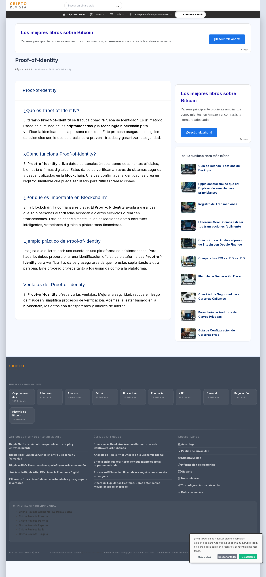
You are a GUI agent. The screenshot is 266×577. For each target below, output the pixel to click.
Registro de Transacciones (217, 204)
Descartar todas (227, 556)
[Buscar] (117, 5)
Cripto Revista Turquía (33, 534)
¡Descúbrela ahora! (227, 39)
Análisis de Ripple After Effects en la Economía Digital (44, 472)
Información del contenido (198, 464)
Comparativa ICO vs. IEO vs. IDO (221, 258)
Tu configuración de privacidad (201, 485)
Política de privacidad (195, 451)
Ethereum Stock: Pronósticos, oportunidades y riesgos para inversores (48, 481)
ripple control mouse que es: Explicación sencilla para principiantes (218, 188)
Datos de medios (192, 492)
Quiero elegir (205, 557)
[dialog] (226, 548)
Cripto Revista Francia (33, 516)
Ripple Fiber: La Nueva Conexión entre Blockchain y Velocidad (42, 456)
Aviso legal (188, 444)
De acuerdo (248, 556)
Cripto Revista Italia (32, 529)
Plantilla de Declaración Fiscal (219, 276)
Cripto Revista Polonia (33, 520)
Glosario (186, 471)
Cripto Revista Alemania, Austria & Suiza (45, 511)
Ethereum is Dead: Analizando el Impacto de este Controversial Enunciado (125, 446)
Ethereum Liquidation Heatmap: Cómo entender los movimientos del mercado (127, 484)
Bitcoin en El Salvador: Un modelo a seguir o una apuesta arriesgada (130, 474)
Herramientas (190, 478)
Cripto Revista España (33, 525)
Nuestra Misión (191, 457)
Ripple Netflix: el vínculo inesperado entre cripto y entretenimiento (41, 446)
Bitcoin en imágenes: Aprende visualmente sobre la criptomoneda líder (127, 463)
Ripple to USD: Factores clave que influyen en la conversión (47, 465)
